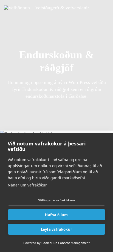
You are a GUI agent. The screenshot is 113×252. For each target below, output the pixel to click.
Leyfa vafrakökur (56, 229)
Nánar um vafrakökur (27, 185)
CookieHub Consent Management (65, 243)
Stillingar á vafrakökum (56, 200)
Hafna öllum (56, 214)
